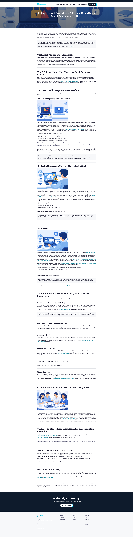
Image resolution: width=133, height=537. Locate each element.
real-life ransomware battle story (63, 353)
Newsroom (87, 519)
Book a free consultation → (49, 477)
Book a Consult (92, 4)
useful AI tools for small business (70, 285)
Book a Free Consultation (66, 505)
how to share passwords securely (64, 309)
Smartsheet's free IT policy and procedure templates (47, 435)
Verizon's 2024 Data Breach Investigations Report (69, 81)
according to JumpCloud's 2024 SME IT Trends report (74, 129)
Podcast (74, 4)
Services (57, 4)
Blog (70, 4)
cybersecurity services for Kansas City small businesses (64, 378)
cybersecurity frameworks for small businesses (76, 221)
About (67, 4)
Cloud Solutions (62, 519)
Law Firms (74, 519)
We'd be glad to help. (73, 46)
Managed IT (62, 517)
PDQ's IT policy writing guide (43, 437)
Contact (78, 4)
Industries (62, 4)
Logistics (74, 522)
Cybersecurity (62, 522)
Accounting (75, 517)
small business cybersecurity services (68, 418)
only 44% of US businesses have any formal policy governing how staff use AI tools (55, 253)
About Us (86, 517)
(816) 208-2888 (41, 523)
